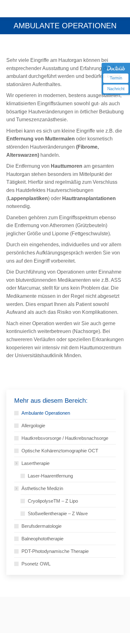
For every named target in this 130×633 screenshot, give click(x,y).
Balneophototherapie (42, 538)
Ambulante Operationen (45, 413)
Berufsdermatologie (41, 526)
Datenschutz (47, 615)
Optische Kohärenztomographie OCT (59, 450)
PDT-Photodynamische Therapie (55, 551)
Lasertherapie (35, 463)
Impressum (18, 615)
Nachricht (116, 88)
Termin (116, 78)
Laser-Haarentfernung (50, 475)
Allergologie (33, 425)
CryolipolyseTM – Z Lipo (53, 501)
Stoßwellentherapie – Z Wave (58, 513)
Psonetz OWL (35, 563)
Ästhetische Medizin (42, 488)
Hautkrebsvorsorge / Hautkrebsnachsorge (64, 438)
